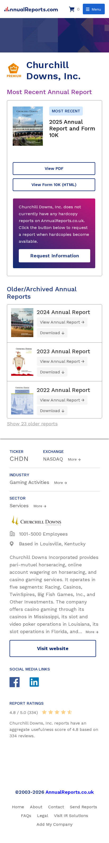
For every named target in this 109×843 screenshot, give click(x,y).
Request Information (54, 255)
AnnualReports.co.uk (70, 792)
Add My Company (54, 824)
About (36, 806)
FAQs (26, 815)
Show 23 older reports (32, 423)
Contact (56, 806)
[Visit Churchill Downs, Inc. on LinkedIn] (40, 682)
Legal (42, 815)
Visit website (53, 648)
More (72, 459)
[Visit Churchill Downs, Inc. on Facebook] (20, 682)
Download (50, 332)
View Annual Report (60, 322)
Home (18, 806)
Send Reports (83, 806)
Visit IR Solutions (71, 815)
